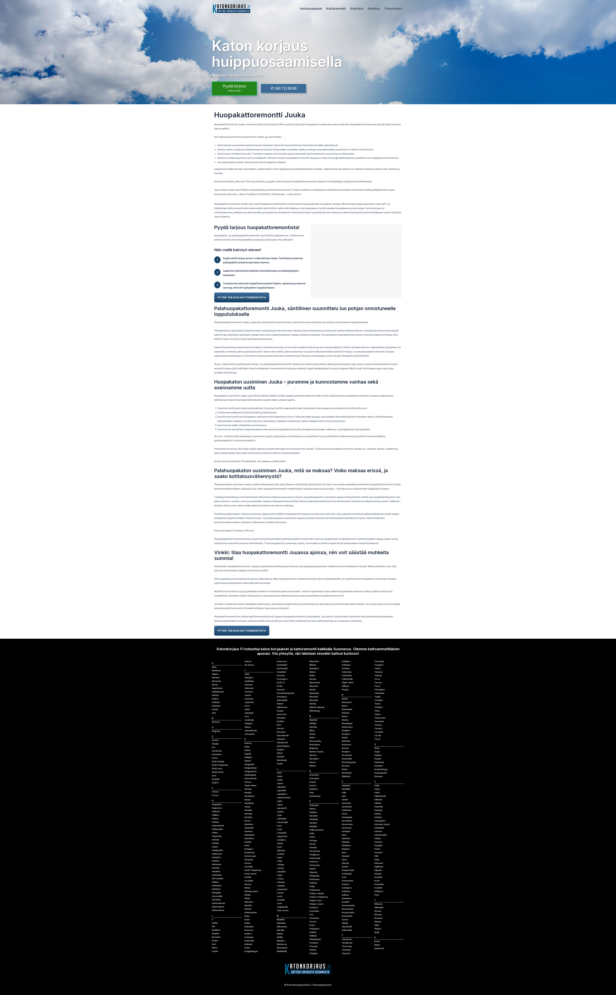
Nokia (312, 737)
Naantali (313, 720)
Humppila (216, 892)
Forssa (215, 795)
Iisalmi (215, 923)
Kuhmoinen (282, 707)
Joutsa (247, 695)
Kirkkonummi (250, 912)
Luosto (280, 892)
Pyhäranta (346, 672)
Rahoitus (374, 8)
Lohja (279, 861)
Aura (214, 713)
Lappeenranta (283, 797)
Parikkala (313, 819)
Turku (377, 710)
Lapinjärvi (281, 787)
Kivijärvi (248, 933)
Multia (312, 675)
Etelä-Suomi (217, 772)
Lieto (279, 847)
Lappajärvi (282, 794)
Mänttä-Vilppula (316, 707)
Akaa (214, 667)
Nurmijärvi (314, 758)
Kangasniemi (250, 771)
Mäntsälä (313, 700)
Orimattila (314, 778)
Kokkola (248, 944)
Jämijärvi (248, 723)
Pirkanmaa (314, 879)
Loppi (279, 875)
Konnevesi (282, 661)
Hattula (215, 843)
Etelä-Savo (217, 768)
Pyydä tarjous (234, 87)
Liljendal (281, 850)
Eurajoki (215, 779)
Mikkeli (312, 665)
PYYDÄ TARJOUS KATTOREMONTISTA (242, 297)
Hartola (215, 839)
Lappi (279, 801)
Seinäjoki (346, 831)
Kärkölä (280, 756)
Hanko (215, 832)
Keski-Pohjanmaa (252, 870)
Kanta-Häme (250, 785)
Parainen (313, 815)
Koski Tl (281, 682)
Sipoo (344, 859)
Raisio (345, 705)
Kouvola (281, 689)
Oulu (311, 792)
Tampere (346, 953)
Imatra (215, 940)
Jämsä (247, 727)
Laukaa (280, 811)
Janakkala (249, 681)
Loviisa (280, 878)
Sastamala (347, 806)
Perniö (312, 844)
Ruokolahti (347, 758)
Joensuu (248, 684)
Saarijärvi (346, 785)
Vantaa (377, 813)
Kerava (247, 863)
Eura (214, 775)
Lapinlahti (281, 790)
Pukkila (312, 932)
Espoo (215, 758)
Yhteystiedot (393, 8)
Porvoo (313, 921)
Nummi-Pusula (316, 751)
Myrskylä (313, 696)
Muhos (312, 672)
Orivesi (312, 785)
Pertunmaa (314, 851)
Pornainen (314, 918)
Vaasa (377, 789)
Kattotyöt (357, 8)
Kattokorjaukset (311, 8)
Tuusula (378, 725)
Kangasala (249, 764)
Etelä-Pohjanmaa (220, 765)
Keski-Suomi (250, 873)
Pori (311, 914)
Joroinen (248, 691)
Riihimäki (346, 741)
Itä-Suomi (249, 665)
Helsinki (215, 868)
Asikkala (216, 702)
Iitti (213, 926)
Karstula (248, 813)
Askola (215, 709)
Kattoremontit (336, 8)
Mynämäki (314, 693)
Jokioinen (249, 688)
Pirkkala (313, 883)
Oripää (312, 782)
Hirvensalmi (217, 878)
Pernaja (313, 840)
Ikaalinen (216, 930)
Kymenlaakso (283, 746)
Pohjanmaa (314, 890)
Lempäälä (281, 832)
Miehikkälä (282, 951)
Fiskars (215, 791)
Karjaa (247, 806)
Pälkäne (345, 686)
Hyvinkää (216, 899)
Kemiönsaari (250, 856)
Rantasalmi (347, 709)
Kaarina (248, 743)
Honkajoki (216, 885)
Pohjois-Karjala (316, 893)
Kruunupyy (282, 696)
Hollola (215, 882)
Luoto (279, 896)
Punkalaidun (315, 939)
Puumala (313, 946)
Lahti (279, 773)
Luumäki (281, 900)
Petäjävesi (314, 854)
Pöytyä (345, 689)
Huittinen (216, 889)
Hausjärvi (216, 857)
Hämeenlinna (218, 910)
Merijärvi (281, 940)
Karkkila (248, 810)
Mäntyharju (314, 710)
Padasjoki (314, 805)
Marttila (280, 930)
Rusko (345, 769)
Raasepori (347, 702)
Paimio (312, 808)
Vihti (376, 856)
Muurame (313, 686)
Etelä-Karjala (218, 761)
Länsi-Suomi (283, 910)
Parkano (313, 823)
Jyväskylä (249, 720)
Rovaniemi (347, 755)
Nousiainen (314, 744)
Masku (280, 933)
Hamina (215, 822)
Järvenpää (249, 734)
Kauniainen (249, 835)
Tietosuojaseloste (322, 985)
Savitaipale (347, 817)
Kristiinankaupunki (285, 693)
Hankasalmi (217, 829)
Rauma (345, 720)
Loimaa (280, 868)
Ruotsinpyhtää (349, 762)
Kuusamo (281, 732)
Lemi (279, 825)
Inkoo (214, 947)
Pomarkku (314, 911)
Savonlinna (347, 820)
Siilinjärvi (346, 849)
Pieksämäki (314, 858)
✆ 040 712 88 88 (283, 88)
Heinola (215, 861)
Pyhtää (312, 950)
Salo (344, 796)
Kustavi (280, 728)
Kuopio (280, 710)
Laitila (279, 780)
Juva (246, 716)
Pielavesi (313, 861)
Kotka (279, 686)
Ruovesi (346, 765)
